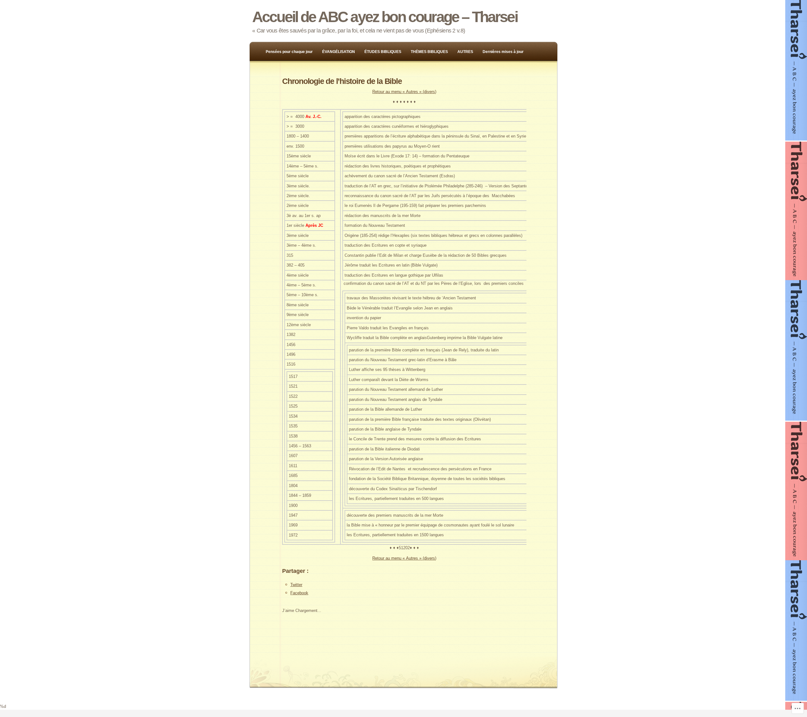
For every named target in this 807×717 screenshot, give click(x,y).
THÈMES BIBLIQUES (429, 52)
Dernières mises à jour (503, 52)
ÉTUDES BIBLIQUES (382, 52)
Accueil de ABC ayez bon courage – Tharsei (384, 17)
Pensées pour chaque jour (289, 52)
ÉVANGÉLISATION (338, 52)
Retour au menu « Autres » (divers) (404, 91)
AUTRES (465, 52)
